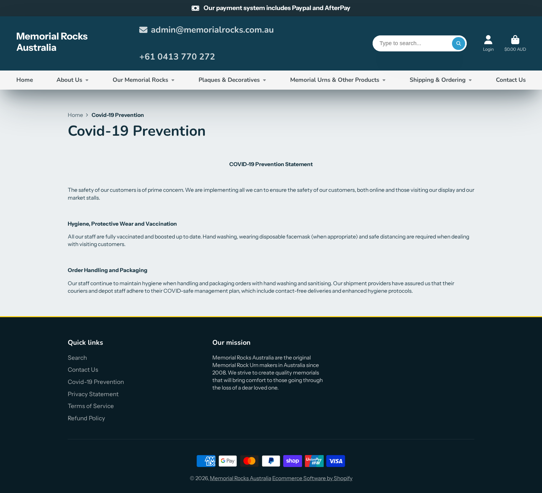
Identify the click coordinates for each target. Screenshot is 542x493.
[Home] (72, 43)
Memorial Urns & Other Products (334, 80)
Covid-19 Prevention (96, 381)
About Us (69, 80)
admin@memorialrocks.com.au (212, 30)
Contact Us (511, 80)
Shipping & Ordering (437, 80)
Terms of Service (91, 406)
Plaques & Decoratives (229, 80)
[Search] (458, 43)
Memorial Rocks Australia (240, 478)
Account (488, 43)
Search (77, 357)
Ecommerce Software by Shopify (312, 478)
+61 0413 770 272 (177, 57)
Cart (515, 43)
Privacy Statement (93, 394)
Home (24, 80)
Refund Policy (86, 418)
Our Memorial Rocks (140, 80)
